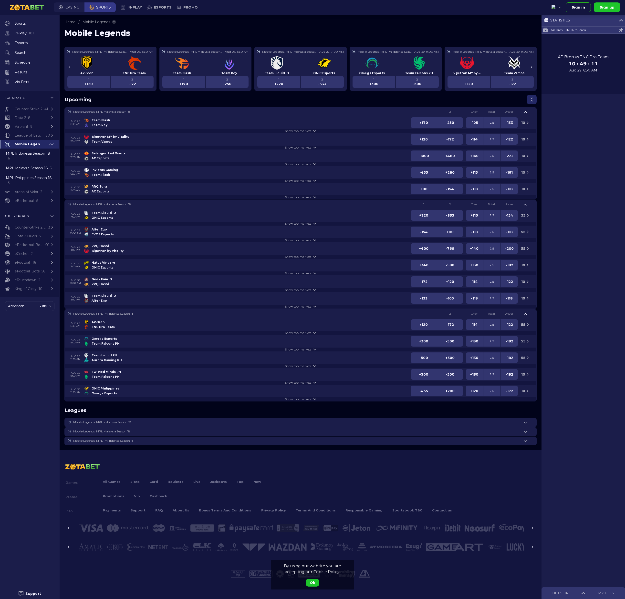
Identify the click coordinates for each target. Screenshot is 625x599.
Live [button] (196, 482)
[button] (69, 7)
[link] (27, 7)
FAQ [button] (159, 510)
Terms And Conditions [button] (316, 510)
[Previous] (69, 67)
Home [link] (69, 22)
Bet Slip (560, 593)
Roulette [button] (176, 482)
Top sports (14, 98)
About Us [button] (181, 510)
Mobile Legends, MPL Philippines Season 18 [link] (103, 313)
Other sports (17, 216)
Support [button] (138, 510)
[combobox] (556, 7)
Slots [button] (135, 482)
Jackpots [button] (218, 482)
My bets (606, 593)
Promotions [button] (113, 496)
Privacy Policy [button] (273, 510)
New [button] (257, 482)
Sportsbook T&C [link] (407, 510)
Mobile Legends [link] (96, 22)
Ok (312, 582)
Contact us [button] (442, 510)
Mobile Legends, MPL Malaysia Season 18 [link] (101, 111)
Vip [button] (137, 496)
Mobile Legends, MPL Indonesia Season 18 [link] (102, 204)
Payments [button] (112, 510)
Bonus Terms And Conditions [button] (225, 510)
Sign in (578, 7)
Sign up (607, 7)
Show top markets (298, 131)
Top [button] (240, 482)
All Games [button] (112, 482)
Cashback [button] (158, 496)
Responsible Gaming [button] (364, 510)
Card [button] (153, 482)
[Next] (532, 67)
